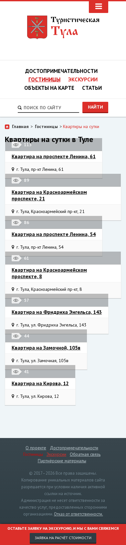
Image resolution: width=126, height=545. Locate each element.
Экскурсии (83, 79)
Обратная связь (85, 454)
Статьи (92, 87)
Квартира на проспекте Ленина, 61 (54, 156)
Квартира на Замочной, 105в (46, 347)
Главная (20, 126)
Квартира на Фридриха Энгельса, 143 (57, 312)
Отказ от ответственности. (78, 514)
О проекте (36, 448)
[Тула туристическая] (63, 28)
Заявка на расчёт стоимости (63, 537)
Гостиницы (44, 79)
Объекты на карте (49, 87)
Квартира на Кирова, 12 (40, 383)
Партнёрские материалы (62, 461)
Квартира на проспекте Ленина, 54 (54, 234)
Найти (95, 107)
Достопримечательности (61, 71)
